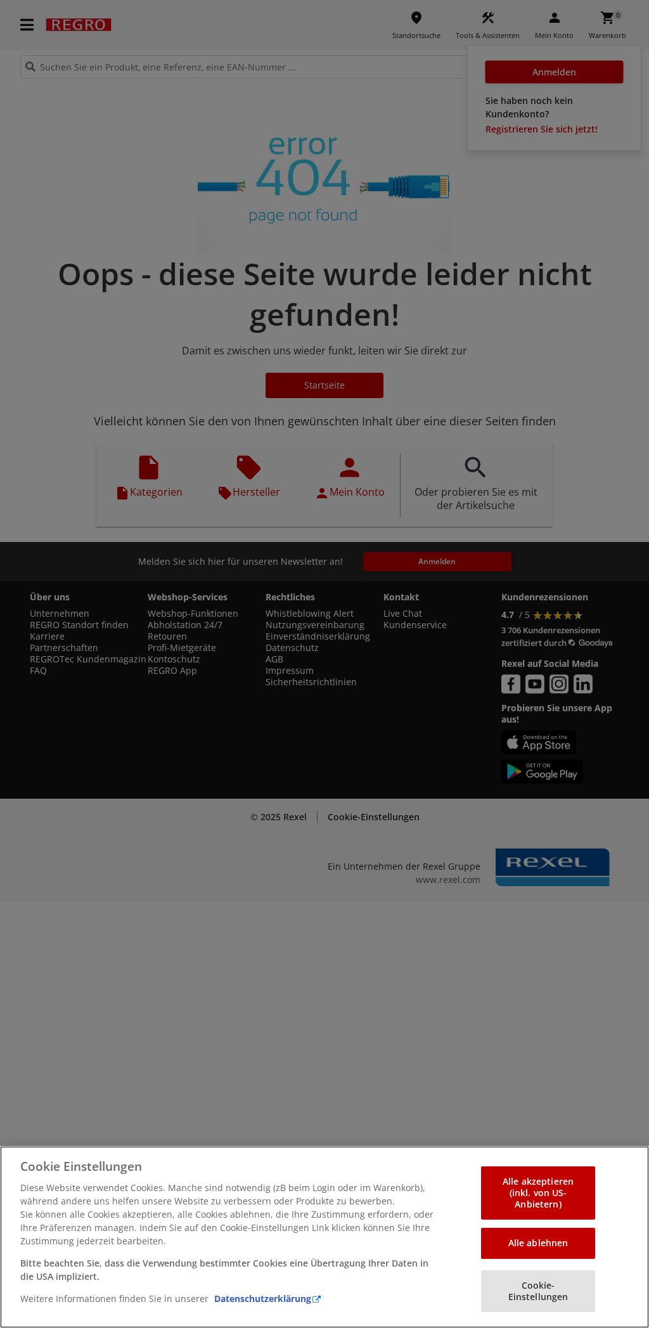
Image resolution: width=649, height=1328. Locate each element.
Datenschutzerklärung (262, 1299)
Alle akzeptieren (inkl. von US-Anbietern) (538, 1192)
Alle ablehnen (538, 1243)
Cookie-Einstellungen (538, 1291)
